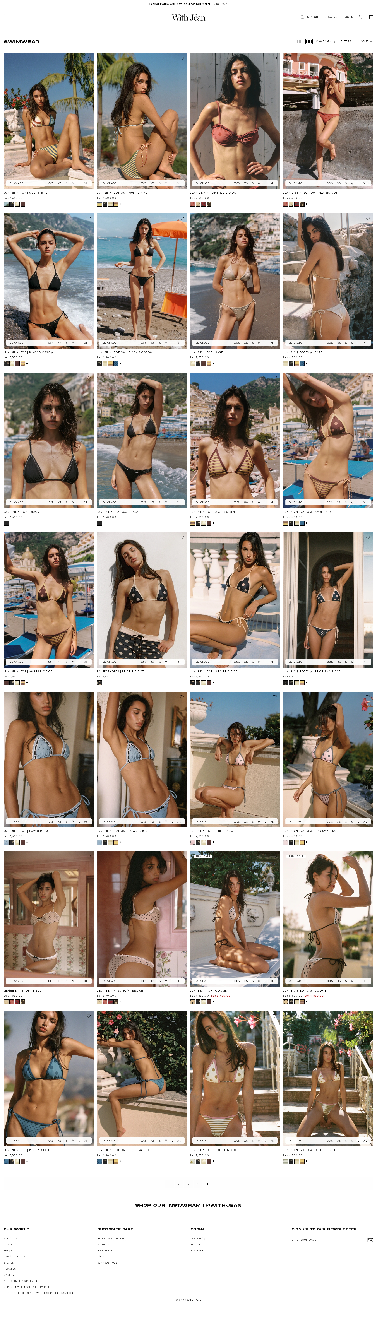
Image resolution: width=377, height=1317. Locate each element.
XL (85, 183)
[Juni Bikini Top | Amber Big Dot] (49, 600)
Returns (103, 1244)
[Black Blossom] (11, 204)
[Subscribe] (370, 1240)
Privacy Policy (14, 1256)
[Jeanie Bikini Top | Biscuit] (49, 919)
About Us (10, 1238)
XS (60, 183)
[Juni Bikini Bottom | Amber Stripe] (328, 440)
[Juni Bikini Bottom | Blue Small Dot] (142, 1078)
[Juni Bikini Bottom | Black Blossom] (142, 281)
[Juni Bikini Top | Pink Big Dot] (235, 759)
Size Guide (105, 1250)
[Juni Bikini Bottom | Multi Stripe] (142, 121)
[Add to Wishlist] (88, 58)
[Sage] (17, 204)
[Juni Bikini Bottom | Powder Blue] (142, 759)
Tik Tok (195, 1244)
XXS (50, 183)
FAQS (101, 1256)
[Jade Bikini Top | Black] (49, 440)
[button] (308, 17)
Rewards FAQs (107, 1262)
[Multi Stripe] (6, 204)
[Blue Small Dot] (115, 363)
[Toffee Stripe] (285, 1161)
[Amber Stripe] (115, 204)
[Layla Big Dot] (209, 204)
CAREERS (10, 1275)
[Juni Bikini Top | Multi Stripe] (49, 121)
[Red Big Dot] (192, 204)
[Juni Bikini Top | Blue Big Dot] (49, 1078)
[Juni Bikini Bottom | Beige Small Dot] (328, 600)
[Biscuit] (198, 204)
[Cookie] (192, 1001)
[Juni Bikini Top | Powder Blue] (49, 759)
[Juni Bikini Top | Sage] (235, 281)
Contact (10, 1244)
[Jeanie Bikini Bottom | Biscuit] (142, 919)
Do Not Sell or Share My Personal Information (38, 1293)
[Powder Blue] (6, 842)
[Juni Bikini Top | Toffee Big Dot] (235, 1078)
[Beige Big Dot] (99, 682)
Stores (9, 1262)
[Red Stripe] (203, 204)
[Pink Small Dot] (285, 842)
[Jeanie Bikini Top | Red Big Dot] (235, 121)
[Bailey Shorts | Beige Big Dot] (142, 600)
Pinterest (197, 1250)
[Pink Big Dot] (192, 842)
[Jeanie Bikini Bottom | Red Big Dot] (328, 121)
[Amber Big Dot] (23, 204)
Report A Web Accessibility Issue (28, 1287)
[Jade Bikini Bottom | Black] (142, 440)
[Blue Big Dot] (6, 1161)
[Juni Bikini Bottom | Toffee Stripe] (328, 1078)
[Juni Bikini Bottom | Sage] (328, 281)
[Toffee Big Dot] (192, 1161)
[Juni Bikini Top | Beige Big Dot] (235, 600)
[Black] (6, 523)
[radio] (299, 41)
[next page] (207, 1184)
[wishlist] (361, 17)
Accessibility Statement (21, 1281)
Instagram (198, 1238)
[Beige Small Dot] (285, 682)
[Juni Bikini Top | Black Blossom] (49, 281)
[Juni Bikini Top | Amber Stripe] (235, 440)
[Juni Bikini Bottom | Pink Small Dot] (328, 759)
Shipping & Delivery (112, 1238)
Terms (8, 1250)
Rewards (10, 1268)
